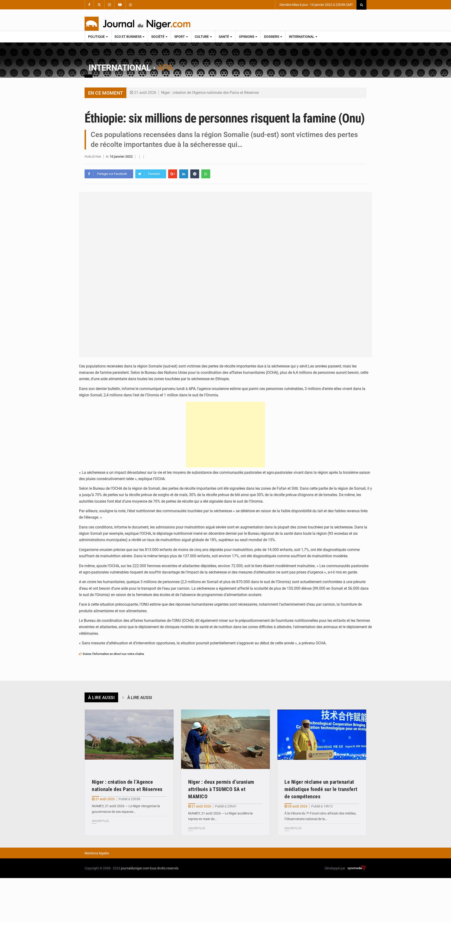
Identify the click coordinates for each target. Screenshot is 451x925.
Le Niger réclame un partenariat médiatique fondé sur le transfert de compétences (321, 789)
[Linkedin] (183, 173)
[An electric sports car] (129, 739)
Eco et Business (128, 36)
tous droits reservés (164, 868)
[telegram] (194, 173)
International (302, 36)
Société (158, 36)
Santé (224, 36)
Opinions (247, 36)
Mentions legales (97, 853)
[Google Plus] (172, 173)
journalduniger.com (135, 868)
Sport (180, 36)
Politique (96, 36)
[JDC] (137, 24)
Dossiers (272, 36)
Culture (202, 36)
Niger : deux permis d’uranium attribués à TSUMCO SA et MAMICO (221, 789)
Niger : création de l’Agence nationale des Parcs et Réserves (210, 92)
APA (165, 68)
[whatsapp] (205, 173)
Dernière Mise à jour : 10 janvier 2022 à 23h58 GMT (316, 5)
